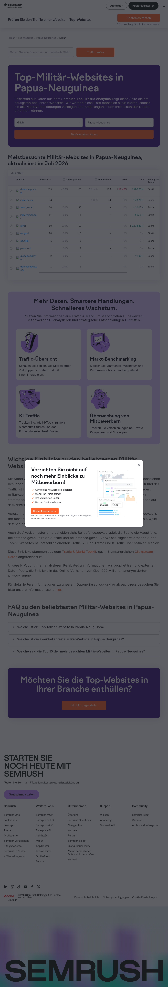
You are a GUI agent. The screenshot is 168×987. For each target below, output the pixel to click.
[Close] (139, 465)
